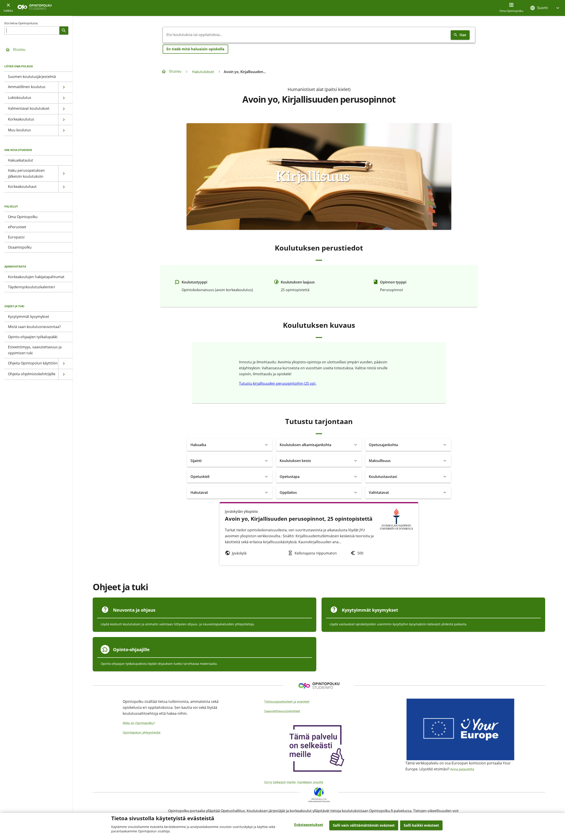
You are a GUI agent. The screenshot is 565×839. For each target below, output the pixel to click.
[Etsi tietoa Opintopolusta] (63, 30)
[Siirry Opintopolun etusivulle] (34, 8)
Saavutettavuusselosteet (282, 711)
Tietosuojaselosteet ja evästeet (286, 701)
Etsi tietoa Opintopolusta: (21, 23)
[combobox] (305, 34)
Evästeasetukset (308, 824)
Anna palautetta (462, 769)
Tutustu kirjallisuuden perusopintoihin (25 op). (277, 383)
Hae (463, 34)
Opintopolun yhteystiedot (141, 732)
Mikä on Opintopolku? (139, 723)
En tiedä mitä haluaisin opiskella (195, 49)
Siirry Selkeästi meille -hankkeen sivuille (293, 782)
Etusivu (19, 49)
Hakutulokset (203, 71)
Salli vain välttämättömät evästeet (364, 825)
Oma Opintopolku (511, 11)
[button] (545, 7)
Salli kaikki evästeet (421, 825)
